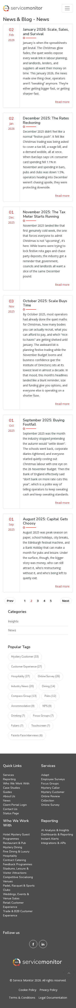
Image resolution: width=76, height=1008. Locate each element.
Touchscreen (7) (40, 726)
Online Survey (50, 805)
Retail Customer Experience (13, 905)
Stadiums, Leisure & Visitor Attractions (16, 871)
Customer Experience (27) (26, 666)
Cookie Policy (27, 990)
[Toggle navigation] (67, 8)
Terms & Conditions (22, 997)
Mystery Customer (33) (25, 657)
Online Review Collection (50, 798)
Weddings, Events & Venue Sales (16, 896)
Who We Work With (16, 783)
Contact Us (10, 809)
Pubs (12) (50, 696)
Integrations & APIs (53, 843)
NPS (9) (47, 706)
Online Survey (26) (49, 676)
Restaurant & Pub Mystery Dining (14, 845)
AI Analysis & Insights (55, 830)
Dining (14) (48, 686)
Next (65, 601)
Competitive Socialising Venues (18, 879)
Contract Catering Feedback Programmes (17, 862)
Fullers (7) (17, 726)
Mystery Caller (50, 788)
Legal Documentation (53, 997)
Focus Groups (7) (43, 716)
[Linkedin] (43, 944)
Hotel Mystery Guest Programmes (16, 837)
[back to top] (69, 973)
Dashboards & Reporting (57, 834)
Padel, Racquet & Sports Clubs (19, 888)
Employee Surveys (53, 779)
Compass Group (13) (23, 696)
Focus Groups (50, 783)
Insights (13, 621)
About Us (9, 796)
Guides (7, 792)
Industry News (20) (22, 686)
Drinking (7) (18, 716)
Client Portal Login (15, 805)
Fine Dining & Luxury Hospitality (16, 854)
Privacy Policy (48, 990)
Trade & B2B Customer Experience (18, 913)
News (12, 630)
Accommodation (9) (22, 706)
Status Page (11, 813)
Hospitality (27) (20, 676)
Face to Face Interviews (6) (27, 735)
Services (8, 775)
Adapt (45, 775)
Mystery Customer (52, 792)
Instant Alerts (50, 839)
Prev (10, 601)
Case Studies (11, 788)
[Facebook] (33, 944)
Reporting (9, 779)
